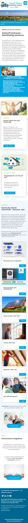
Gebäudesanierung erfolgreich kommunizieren (14, 77)
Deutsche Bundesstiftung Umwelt (14, 519)
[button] (9, 146)
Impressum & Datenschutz (14, 521)
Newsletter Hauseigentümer (11, 490)
